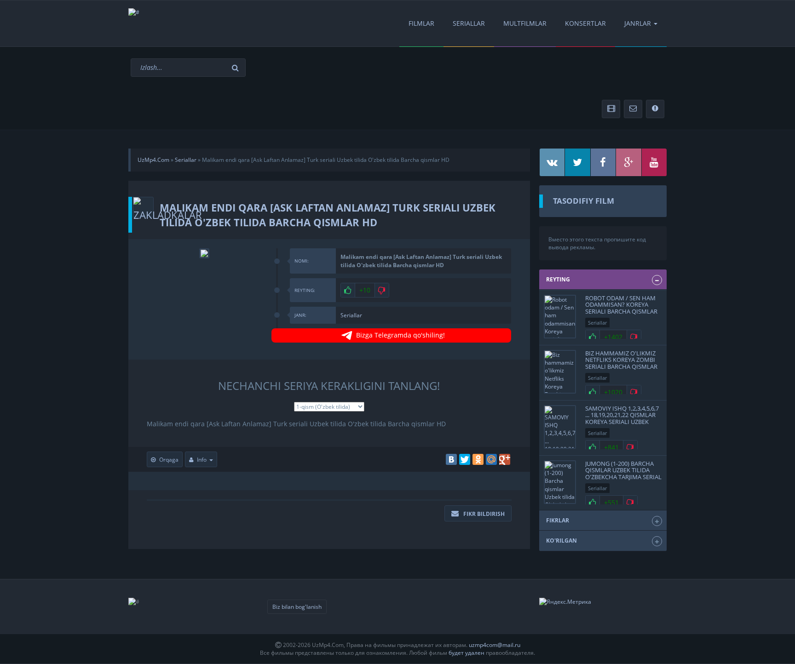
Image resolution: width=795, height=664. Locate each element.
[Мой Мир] (491, 459)
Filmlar (421, 23)
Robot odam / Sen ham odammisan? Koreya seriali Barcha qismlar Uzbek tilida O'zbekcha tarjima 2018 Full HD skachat (621, 314)
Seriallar (469, 23)
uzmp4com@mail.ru (494, 645)
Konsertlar (585, 23)
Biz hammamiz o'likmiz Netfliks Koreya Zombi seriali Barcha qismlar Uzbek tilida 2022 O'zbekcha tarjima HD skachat (621, 369)
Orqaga (169, 460)
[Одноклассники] (478, 459)
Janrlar (637, 23)
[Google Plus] (504, 459)
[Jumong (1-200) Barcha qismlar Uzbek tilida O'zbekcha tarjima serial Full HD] (560, 482)
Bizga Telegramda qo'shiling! (400, 335)
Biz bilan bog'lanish (297, 607)
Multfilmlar (525, 23)
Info (202, 460)
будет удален (466, 653)
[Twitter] (464, 459)
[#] (133, 12)
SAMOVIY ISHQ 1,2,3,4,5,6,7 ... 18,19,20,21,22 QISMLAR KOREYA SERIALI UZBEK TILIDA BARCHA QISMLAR (622, 418)
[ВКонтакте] (451, 459)
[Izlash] (236, 67)
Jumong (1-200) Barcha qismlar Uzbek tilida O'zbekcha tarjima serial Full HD (623, 473)
